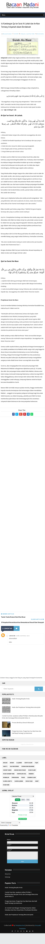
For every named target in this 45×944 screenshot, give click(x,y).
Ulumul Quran (19, 781)
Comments (40, 34)
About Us (8, 874)
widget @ (23, 744)
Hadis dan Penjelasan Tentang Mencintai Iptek (26, 707)
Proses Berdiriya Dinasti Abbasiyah (23, 722)
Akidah (12, 762)
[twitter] (12, 931)
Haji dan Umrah (14, 766)
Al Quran (23, 34)
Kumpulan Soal (21, 774)
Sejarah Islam (31, 777)
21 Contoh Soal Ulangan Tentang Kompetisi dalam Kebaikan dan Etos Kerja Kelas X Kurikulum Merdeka (21, 909)
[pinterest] (33, 931)
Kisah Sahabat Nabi (8, 774)
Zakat (37, 781)
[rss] (24, 931)
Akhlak (5, 762)
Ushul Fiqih (29, 781)
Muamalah (6, 777)
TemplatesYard (20, 925)
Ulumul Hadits (7, 781)
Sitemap (7, 877)
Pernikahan (15, 777)
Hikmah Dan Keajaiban (27, 766)
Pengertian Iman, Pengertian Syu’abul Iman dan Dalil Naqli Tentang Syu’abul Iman (26, 732)
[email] (27, 931)
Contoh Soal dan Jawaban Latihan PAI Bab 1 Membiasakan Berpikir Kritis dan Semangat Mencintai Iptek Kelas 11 (22, 717)
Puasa (23, 777)
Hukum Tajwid (7, 770)
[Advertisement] (22, 515)
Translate (15, 825)
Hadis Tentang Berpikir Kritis (21, 699)
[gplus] (18, 931)
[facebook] (15, 931)
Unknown (12, 636)
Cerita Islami (28, 762)
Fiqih (36, 762)
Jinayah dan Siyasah (20, 770)
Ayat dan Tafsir (30, 34)
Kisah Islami (32, 770)
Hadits (5, 766)
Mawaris (31, 774)
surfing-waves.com (29, 744)
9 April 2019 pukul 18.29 (22, 636)
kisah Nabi (6, 785)
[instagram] (21, 931)
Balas (10, 642)
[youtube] (30, 931)
